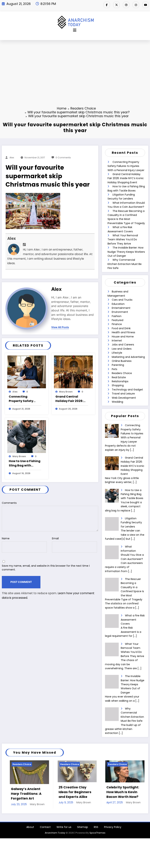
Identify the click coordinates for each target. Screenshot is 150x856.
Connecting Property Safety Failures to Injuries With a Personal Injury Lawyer (23, 398)
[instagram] (136, 5)
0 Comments (63, 157)
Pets (114, 369)
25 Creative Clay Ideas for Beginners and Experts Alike (41, 792)
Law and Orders (122, 349)
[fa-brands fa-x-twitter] (116, 5)
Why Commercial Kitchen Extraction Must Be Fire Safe (125, 264)
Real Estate (119, 377)
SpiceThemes (97, 835)
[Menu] (74, 30)
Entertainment (121, 308)
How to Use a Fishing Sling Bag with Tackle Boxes (24, 463)
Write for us (64, 830)
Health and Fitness (123, 332)
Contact (45, 830)
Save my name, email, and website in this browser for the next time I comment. (46, 567)
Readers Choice (122, 373)
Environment (120, 312)
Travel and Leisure (123, 393)
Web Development (124, 398)
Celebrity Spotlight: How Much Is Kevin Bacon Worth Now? (88, 792)
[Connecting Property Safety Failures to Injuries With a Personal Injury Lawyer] (26, 372)
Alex (12, 157)
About (30, 830)
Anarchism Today (55, 835)
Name (6, 538)
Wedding (117, 402)
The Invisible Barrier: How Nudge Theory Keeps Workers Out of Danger (126, 252)
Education (118, 304)
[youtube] (145, 5)
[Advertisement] (75, 67)
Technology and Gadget (127, 389)
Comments (9, 503)
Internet (117, 340)
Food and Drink (121, 328)
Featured (117, 320)
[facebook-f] (107, 5)
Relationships (120, 381)
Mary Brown (66, 391)
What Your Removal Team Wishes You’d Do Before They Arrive (123, 239)
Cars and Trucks (122, 300)
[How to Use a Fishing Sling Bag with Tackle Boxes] (26, 436)
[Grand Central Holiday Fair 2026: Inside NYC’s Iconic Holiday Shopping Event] (73, 372)
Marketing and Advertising (128, 357)
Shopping (118, 385)
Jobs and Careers (123, 344)
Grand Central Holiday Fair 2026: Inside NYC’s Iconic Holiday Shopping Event (70, 398)
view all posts (60, 327)
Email (55, 538)
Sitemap (82, 830)
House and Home (123, 336)
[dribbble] (126, 5)
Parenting (118, 365)
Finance (117, 324)
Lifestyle (117, 353)
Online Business (122, 361)
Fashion (116, 316)
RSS (96, 830)
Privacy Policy (112, 830)
